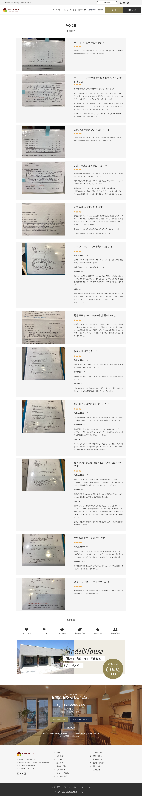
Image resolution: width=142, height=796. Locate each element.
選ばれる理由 (82, 10)
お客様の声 (92, 10)
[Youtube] (124, 3)
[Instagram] (121, 3)
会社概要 (100, 10)
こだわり (65, 10)
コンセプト (56, 10)
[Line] (128, 3)
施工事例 (73, 10)
